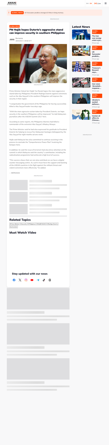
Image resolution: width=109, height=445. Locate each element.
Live (99, 3)
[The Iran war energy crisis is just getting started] (81, 35)
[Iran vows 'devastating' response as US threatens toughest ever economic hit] (81, 82)
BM (87, 3)
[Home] (12, 3)
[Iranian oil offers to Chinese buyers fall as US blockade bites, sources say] (81, 114)
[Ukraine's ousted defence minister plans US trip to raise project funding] (81, 98)
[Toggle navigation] (105, 3)
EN (91, 3)
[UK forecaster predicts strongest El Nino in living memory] (81, 51)
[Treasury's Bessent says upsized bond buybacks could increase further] (81, 66)
